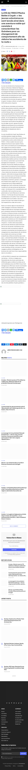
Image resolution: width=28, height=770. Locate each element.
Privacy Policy (12, 554)
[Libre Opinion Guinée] (14, 2)
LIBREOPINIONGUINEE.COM (11, 46)
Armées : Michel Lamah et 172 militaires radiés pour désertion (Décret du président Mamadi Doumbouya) (13, 381)
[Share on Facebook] (7, 51)
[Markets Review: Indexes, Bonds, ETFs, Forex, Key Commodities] (14, 634)
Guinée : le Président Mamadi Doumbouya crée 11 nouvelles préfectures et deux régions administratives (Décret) (14, 489)
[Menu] (2, 2)
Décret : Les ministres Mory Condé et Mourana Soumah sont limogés (17, 591)
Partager (6, 82)
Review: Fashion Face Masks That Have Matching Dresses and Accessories (14, 620)
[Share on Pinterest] (11, 51)
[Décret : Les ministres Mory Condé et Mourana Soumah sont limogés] (14, 451)
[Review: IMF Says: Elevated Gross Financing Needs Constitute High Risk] (14, 657)
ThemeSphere (22, 763)
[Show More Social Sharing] (14, 51)
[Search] (26, 2)
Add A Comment (14, 526)
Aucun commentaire (7, 48)
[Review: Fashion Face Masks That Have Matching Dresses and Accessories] (14, 609)
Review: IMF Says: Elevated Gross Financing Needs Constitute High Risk (14, 668)
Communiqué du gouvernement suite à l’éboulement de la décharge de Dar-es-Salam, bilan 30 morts (13, 408)
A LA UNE (3, 9)
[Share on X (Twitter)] (9, 51)
